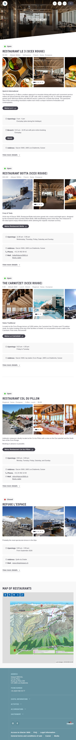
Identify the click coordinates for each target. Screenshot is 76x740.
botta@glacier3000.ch (20, 255)
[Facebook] (17, 723)
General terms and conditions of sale (26, 736)
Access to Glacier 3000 (20, 732)
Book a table (16, 258)
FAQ (35, 732)
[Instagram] (13, 723)
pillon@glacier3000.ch (20, 476)
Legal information (47, 732)
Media (56, 736)
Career (48, 736)
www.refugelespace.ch (20, 563)
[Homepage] (4, 3)
